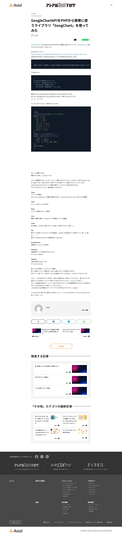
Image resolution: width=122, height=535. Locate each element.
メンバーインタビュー (95, 504)
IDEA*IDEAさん (36, 45)
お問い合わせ (16, 522)
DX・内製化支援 (67, 485)
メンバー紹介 (66, 504)
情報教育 (65, 496)
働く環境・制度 (93, 509)
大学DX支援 (66, 494)
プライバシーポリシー (75, 522)
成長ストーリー (93, 507)
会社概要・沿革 (67, 507)
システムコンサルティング (70, 483)
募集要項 (91, 511)
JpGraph (73, 281)
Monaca (91, 483)
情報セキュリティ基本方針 (94, 522)
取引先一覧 (66, 509)
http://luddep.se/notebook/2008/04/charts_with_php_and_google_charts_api (59, 54)
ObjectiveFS (92, 492)
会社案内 (65, 513)
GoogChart (82, 45)
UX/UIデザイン (67, 492)
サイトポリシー (59, 522)
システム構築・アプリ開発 (70, 487)
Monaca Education (94, 485)
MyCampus (92, 490)
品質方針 (109, 522)
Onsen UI (91, 487)
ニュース (65, 511)
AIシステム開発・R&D (69, 490)
